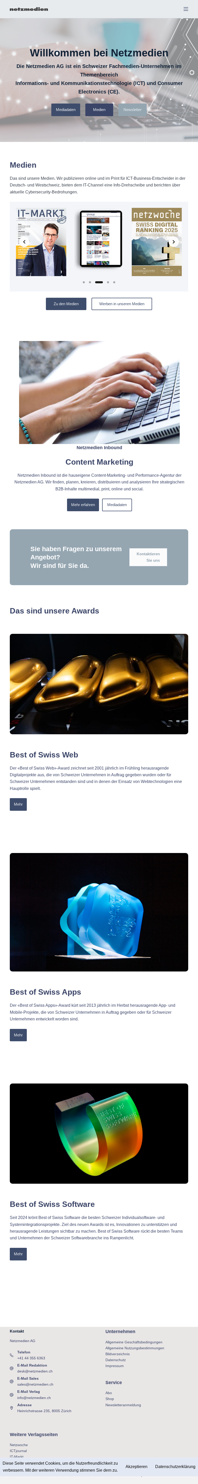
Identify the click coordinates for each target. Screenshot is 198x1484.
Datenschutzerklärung (175, 1466)
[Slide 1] (84, 282)
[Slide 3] (99, 282)
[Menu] (186, 9)
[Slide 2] (90, 282)
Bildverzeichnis (117, 1354)
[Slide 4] (108, 282)
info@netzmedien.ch (34, 1398)
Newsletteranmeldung (123, 1405)
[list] (99, 242)
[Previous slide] (24, 242)
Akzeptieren (136, 1466)
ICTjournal (18, 1451)
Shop (109, 1399)
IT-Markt (16, 1457)
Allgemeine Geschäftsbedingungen (133, 1342)
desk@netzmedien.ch (35, 1371)
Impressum (114, 1366)
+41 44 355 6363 (31, 1358)
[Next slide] (174, 242)
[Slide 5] (114, 282)
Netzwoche (19, 1445)
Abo (108, 1393)
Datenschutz (115, 1360)
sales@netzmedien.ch (35, 1384)
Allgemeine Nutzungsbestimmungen (134, 1348)
